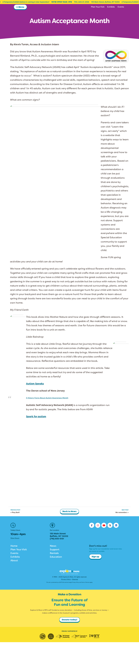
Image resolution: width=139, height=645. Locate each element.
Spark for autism (36, 416)
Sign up (95, 556)
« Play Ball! (15, 512)
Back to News (69, 511)
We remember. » (122, 512)
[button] (20, 6)
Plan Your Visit (18, 549)
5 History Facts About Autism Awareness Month (47, 398)
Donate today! (69, 619)
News (53, 545)
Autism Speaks (35, 383)
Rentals (54, 553)
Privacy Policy (66, 579)
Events (14, 553)
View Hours (14, 538)
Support (54, 549)
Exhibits (15, 556)
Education (56, 556)
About (14, 560)
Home (13, 545)
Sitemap (75, 579)
